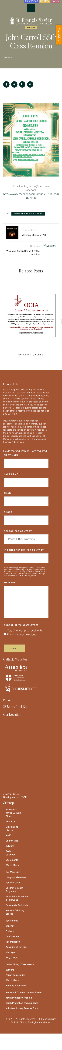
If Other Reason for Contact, (24, 550)
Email (9, 493)
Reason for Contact (18, 531)
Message (11, 582)
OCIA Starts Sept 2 (31, 355)
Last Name (12, 474)
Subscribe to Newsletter (21, 625)
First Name (12, 455)
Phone (8, 512)
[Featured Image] (31, 316)
